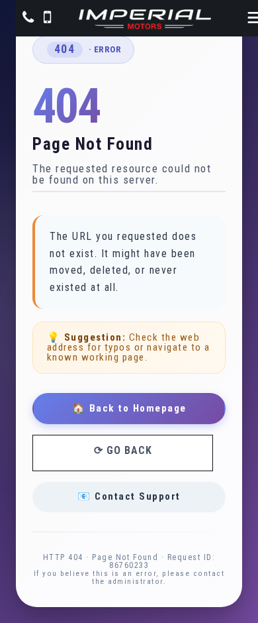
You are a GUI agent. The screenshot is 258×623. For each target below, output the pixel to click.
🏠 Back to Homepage (129, 408)
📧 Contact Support (129, 496)
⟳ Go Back (123, 450)
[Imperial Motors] (145, 19)
